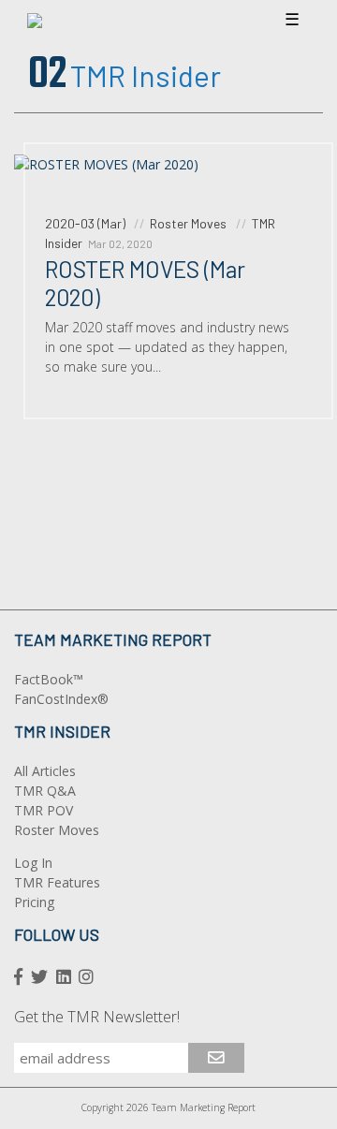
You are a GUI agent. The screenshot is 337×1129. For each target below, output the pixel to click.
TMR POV (43, 810)
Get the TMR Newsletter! (97, 1016)
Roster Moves (56, 830)
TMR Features (57, 882)
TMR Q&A (45, 790)
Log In (33, 863)
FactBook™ (48, 679)
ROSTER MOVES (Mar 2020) (145, 282)
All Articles (45, 771)
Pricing (34, 902)
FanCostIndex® (61, 699)
